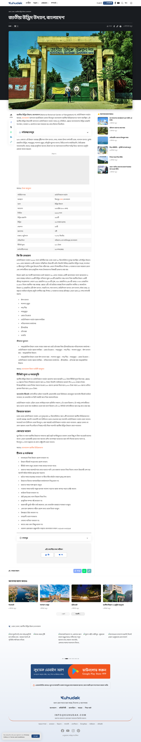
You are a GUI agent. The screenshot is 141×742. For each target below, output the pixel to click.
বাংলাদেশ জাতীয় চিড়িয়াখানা (32, 447)
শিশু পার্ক (88, 708)
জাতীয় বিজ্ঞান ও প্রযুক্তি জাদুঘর (113, 605)
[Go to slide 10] (78, 658)
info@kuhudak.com (70, 715)
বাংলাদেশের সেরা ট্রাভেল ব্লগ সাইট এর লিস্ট (121, 119)
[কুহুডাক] (16, 3)
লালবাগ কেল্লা (44, 605)
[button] (35, 736)
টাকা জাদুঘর (26, 188)
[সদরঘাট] (23, 593)
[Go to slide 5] (70, 658)
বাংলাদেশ (25, 118)
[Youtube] (67, 730)
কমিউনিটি (62, 708)
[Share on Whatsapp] (11, 132)
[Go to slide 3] (66, 658)
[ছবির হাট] (86, 593)
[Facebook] (62, 730)
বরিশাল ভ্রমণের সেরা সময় (117, 128)
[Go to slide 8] (75, 658)
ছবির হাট (74, 605)
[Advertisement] (54, 170)
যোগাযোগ (51, 724)
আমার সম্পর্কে (42, 724)
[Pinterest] (78, 730)
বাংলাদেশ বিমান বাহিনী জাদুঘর (33, 369)
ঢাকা (13, 12)
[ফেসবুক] (115, 3)
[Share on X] (11, 127)
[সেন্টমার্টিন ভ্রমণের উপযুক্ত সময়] (103, 140)
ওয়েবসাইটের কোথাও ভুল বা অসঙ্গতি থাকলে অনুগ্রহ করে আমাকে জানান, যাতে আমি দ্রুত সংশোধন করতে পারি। (71, 685)
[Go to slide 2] (64, 658)
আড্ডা (80, 708)
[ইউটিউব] (118, 3)
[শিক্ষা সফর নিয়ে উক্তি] (103, 160)
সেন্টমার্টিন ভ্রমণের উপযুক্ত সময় (119, 137)
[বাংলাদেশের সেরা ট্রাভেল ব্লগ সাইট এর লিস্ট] (103, 121)
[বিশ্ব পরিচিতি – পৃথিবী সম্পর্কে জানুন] (103, 150)
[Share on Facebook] (114, 26)
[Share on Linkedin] (11, 137)
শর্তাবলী (66, 724)
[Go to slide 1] (62, 658)
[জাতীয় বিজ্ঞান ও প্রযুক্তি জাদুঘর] (117, 593)
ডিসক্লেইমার (83, 724)
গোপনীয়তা (74, 724)
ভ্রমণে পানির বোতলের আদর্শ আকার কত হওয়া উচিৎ (120, 168)
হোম (10, 12)
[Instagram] (73, 730)
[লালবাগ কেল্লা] (54, 593)
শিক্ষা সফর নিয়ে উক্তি (116, 157)
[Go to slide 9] (76, 658)
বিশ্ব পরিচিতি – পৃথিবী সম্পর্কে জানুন (120, 147)
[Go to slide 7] (73, 658)
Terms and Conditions (17, 737)
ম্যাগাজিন (72, 708)
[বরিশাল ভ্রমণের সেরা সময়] (103, 131)
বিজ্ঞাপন (59, 724)
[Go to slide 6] (72, 658)
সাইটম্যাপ (92, 724)
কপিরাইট (100, 724)
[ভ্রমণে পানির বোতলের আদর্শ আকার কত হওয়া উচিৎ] (103, 170)
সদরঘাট (11, 605)
